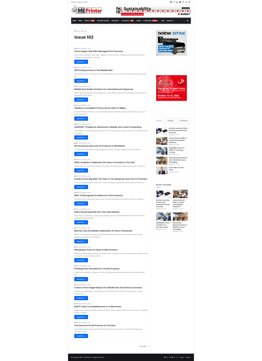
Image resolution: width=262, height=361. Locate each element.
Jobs (162, 20)
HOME (74, 20)
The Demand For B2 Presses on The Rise (94, 325)
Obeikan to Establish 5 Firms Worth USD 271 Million (100, 108)
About (182, 357)
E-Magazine (150, 20)
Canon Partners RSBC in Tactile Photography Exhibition (178, 140)
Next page (143, 346)
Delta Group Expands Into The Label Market (96, 211)
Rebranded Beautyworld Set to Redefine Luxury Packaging (178, 160)
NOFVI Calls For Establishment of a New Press (97, 306)
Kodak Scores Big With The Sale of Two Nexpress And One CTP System (110, 178)
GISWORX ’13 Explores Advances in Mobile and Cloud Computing (107, 127)
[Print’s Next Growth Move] (161, 170)
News (80, 20)
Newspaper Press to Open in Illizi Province (95, 249)
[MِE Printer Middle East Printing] (87, 10)
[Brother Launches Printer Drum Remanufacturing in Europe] (161, 131)
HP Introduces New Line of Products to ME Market (99, 145)
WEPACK (89, 20)
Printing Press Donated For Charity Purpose (96, 268)
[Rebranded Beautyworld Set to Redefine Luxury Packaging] (161, 160)
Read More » (81, 62)
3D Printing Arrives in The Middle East (93, 70)
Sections (115, 20)
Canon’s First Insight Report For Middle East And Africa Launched (108, 287)
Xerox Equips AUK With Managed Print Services (98, 51)
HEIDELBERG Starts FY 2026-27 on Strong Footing (177, 150)
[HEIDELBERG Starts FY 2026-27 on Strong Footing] (161, 151)
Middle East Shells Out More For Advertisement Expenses (103, 89)
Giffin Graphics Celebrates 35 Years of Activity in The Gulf (104, 162)
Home (78, 31)
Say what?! (127, 20)
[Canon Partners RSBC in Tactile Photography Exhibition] (161, 141)
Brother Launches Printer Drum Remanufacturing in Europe (178, 130)
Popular (170, 121)
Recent (158, 121)
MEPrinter (78, 48)
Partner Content (103, 20)
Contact (187, 357)
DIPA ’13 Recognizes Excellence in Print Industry (98, 195)
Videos (138, 20)
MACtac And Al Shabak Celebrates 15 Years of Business (103, 230)
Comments (184, 121)
